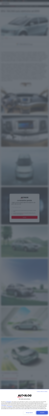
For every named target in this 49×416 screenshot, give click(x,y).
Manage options (29, 412)
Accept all (42, 412)
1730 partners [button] (8, 401)
